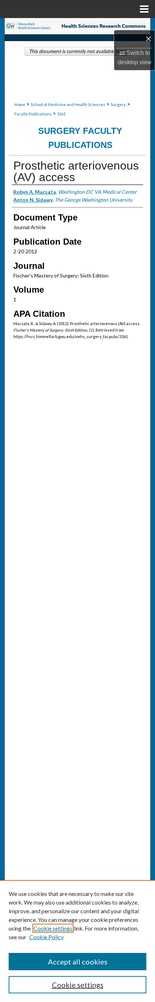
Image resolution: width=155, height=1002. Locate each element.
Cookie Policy (46, 936)
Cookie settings (53, 928)
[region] (77, 941)
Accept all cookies (77, 961)
